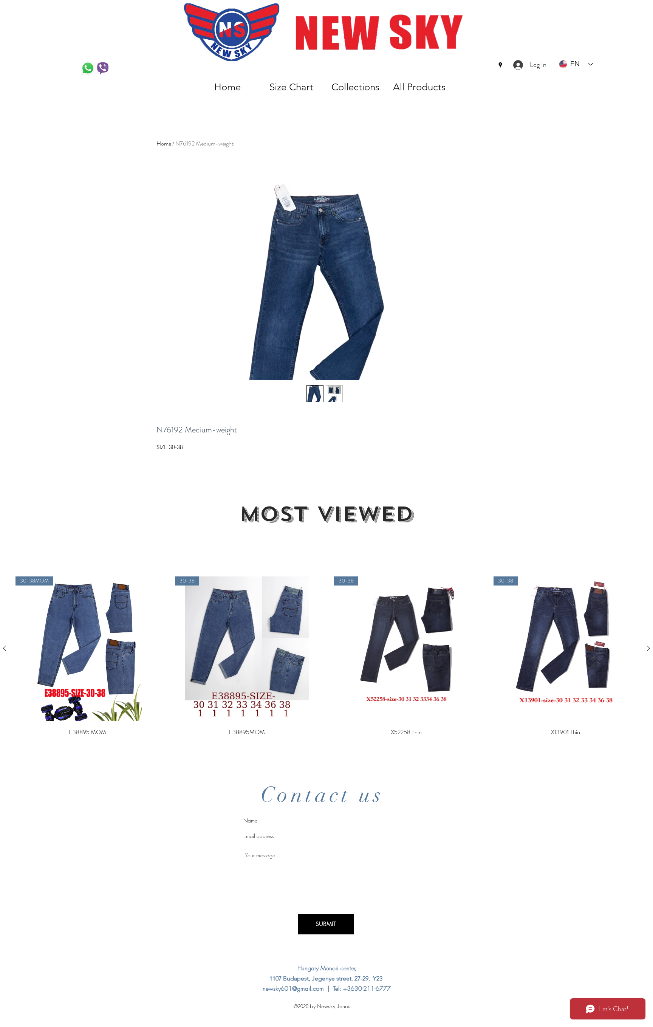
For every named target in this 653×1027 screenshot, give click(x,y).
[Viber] (103, 68)
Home (163, 143)
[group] (326, 657)
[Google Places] (500, 65)
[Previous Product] (4, 648)
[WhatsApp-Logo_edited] (88, 68)
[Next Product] (648, 648)
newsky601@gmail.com (293, 988)
